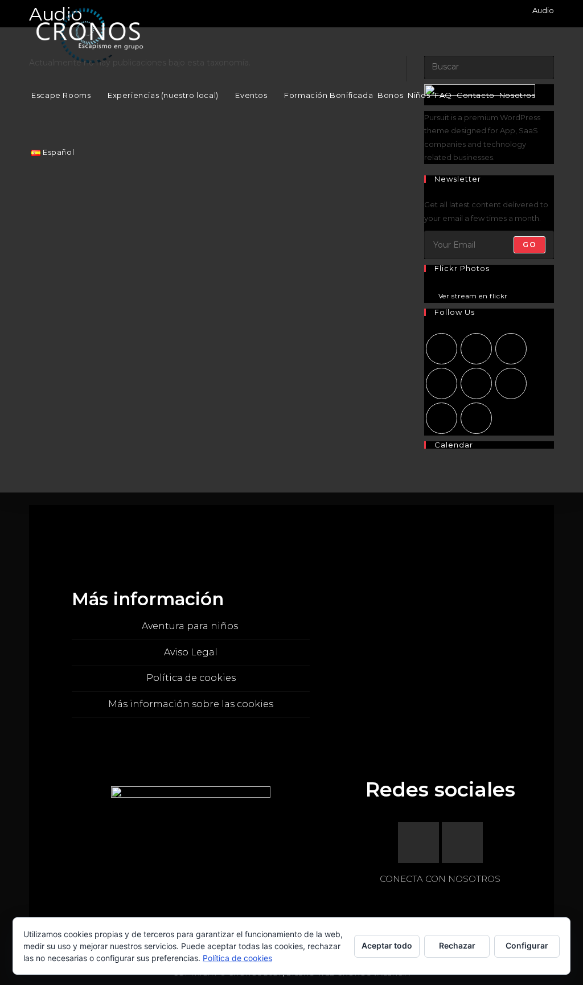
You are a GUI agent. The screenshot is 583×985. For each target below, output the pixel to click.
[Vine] (511, 383)
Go (529, 244)
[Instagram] (511, 348)
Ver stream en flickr (473, 296)
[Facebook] (476, 348)
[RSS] (476, 418)
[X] (441, 348)
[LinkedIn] (441, 383)
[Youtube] (441, 418)
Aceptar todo (387, 945)
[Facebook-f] (418, 842)
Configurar (527, 945)
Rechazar (457, 945)
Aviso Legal (190, 652)
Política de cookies (191, 677)
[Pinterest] (476, 383)
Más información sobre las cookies (190, 704)
